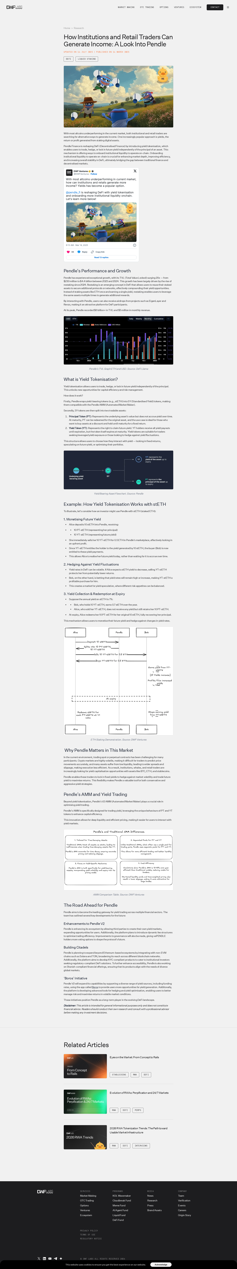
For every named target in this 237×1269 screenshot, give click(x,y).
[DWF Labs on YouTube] (50, 1258)
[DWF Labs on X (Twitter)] (39, 1258)
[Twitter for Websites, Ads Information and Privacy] (134, 245)
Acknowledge (161, 1264)
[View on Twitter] (135, 172)
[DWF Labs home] (14, 7)
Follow (94, 174)
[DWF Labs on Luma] (61, 1258)
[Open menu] (227, 7)
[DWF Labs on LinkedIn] (44, 1258)
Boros (95, 987)
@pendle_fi (73, 192)
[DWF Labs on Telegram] (55, 1258)
